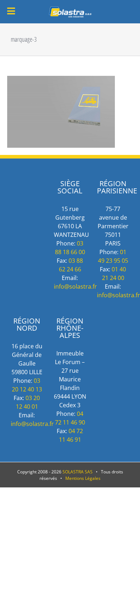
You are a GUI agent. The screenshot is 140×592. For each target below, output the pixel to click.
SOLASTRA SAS (77, 472)
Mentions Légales (83, 478)
